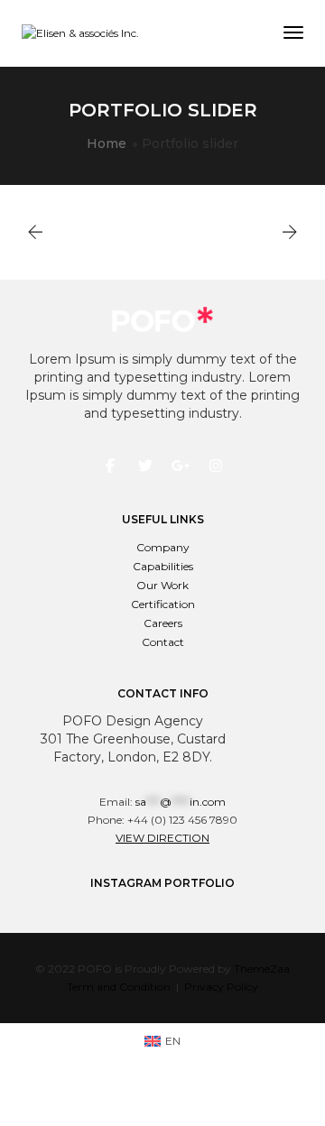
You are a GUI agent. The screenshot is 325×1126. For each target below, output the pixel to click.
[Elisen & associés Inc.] (80, 33)
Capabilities (163, 566)
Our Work (162, 585)
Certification (163, 604)
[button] (289, 232)
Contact (163, 642)
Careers (163, 623)
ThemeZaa (262, 968)
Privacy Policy (221, 986)
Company (163, 547)
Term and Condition (119, 986)
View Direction (162, 837)
